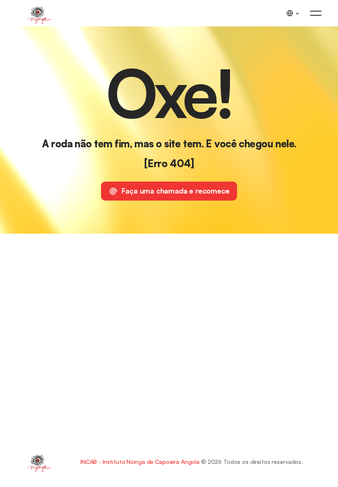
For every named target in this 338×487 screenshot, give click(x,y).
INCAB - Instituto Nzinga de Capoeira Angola (140, 461)
